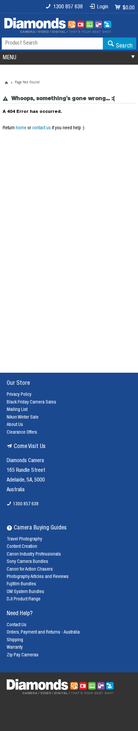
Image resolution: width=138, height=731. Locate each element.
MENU (9, 58)
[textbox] (52, 44)
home (21, 128)
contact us (41, 128)
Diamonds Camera (25, 461)
